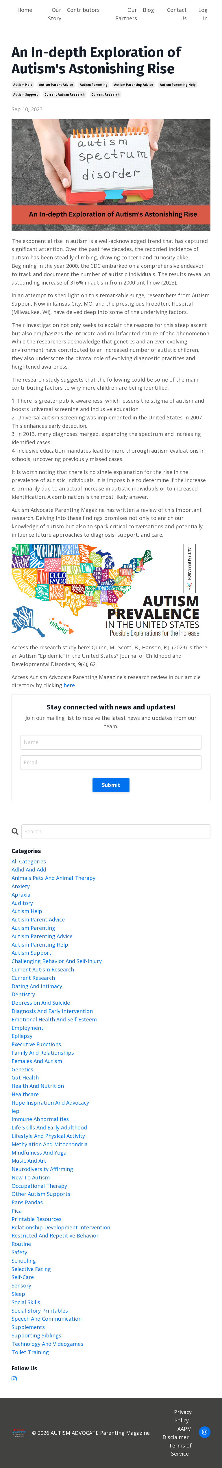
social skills (26, 1302)
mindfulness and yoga (39, 1152)
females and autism (37, 1061)
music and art (29, 1160)
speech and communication (47, 1318)
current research (105, 94)
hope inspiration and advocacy (50, 1102)
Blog (148, 9)
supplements (28, 1327)
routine (21, 1243)
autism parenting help (178, 85)
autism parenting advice (133, 85)
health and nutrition (38, 1085)
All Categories (29, 861)
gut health (25, 1077)
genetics (22, 1069)
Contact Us (177, 14)
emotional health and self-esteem (54, 1019)
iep (15, 1110)
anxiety (21, 886)
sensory (21, 1285)
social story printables (40, 1310)
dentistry (23, 994)
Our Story (54, 14)
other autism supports (41, 1193)
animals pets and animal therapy (53, 877)
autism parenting (94, 85)
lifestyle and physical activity (48, 1135)
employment (27, 1027)
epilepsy (22, 1035)
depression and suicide (41, 1002)
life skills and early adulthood (49, 1127)
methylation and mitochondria (50, 1144)
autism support (25, 94)
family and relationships (43, 1052)
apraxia (21, 894)
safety (19, 1252)
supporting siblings (36, 1335)
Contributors (83, 9)
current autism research (65, 94)
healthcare (25, 1094)
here (69, 685)
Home (24, 9)
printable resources (37, 1219)
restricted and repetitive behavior (55, 1235)
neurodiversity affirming (42, 1169)
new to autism (31, 1177)
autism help (22, 85)
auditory (22, 903)
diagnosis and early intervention (52, 1011)
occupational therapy (39, 1185)
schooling (24, 1260)
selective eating (31, 1269)
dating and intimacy (37, 986)
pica (17, 1210)
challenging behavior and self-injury (57, 961)
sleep (18, 1293)
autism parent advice (56, 85)
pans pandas (27, 1202)
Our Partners (126, 14)
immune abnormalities (40, 1119)
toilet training (30, 1352)
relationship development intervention (61, 1227)
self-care (23, 1277)
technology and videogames (47, 1343)
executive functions (36, 1044)
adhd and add (29, 869)
